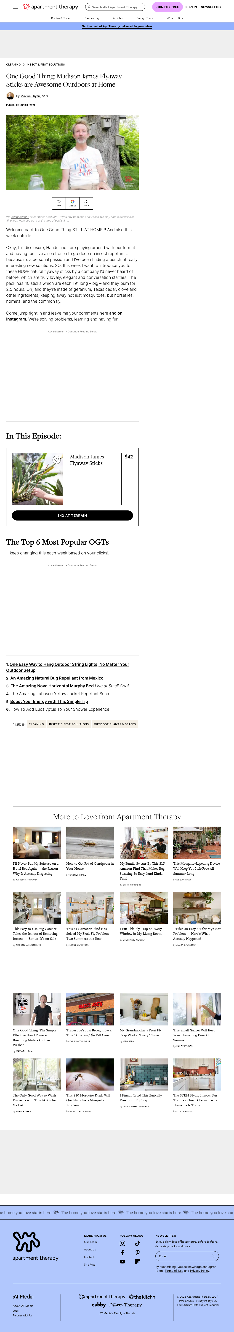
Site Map (89, 1264)
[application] (72, 152)
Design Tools (145, 18)
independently (20, 217)
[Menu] (15, 7)
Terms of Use (174, 1270)
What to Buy (175, 18)
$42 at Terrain (72, 515)
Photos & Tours (60, 18)
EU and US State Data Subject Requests (198, 1303)
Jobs (16, 1310)
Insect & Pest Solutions (46, 64)
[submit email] (212, 1256)
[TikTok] (137, 1243)
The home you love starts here (200, 1212)
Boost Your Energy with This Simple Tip (49, 701)
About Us (90, 1249)
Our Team (90, 1241)
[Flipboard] (137, 1261)
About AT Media (23, 1305)
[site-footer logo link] (23, 1297)
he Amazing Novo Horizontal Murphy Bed (53, 685)
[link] (37, 868)
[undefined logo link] (50, 7)
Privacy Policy (199, 1270)
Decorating (92, 18)
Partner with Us (22, 1315)
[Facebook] (122, 1252)
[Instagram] (122, 1243)
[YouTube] (122, 1261)
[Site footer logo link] (46, 1245)
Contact (89, 1257)
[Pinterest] (137, 1252)
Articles (117, 18)
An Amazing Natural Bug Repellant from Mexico (57, 678)
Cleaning (13, 64)
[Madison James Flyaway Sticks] (37, 479)
